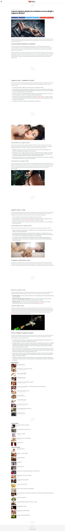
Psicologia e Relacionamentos (15, 9)
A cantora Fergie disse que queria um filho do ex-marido (27, 501)
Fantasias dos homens (21, 412)
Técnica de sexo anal (21, 364)
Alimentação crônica (20, 448)
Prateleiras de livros (20, 466)
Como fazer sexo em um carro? (22, 404)
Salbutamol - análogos (21, 433)
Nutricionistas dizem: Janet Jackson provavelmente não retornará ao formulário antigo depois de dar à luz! (35, 493)
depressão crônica (14, 313)
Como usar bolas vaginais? (22, 373)
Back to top (32, 526)
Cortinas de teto (20, 442)
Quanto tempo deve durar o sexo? (23, 390)
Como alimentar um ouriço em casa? (24, 429)
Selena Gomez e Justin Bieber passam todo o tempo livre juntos (28, 470)
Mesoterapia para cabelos (21, 506)
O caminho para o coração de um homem (24, 368)
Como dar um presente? (21, 497)
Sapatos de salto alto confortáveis (23, 424)
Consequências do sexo (21, 377)
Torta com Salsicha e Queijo (22, 484)
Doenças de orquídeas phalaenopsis (23, 515)
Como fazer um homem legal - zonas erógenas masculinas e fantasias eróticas (31, 386)
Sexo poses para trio (20, 395)
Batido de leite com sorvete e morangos (24, 475)
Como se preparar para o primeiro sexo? (24, 408)
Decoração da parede (21, 457)
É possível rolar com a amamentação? (24, 438)
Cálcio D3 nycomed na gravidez (22, 479)
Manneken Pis (19, 462)
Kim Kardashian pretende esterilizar (23, 510)
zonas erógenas (30, 220)
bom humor (41, 303)
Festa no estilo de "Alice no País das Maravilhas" (25, 488)
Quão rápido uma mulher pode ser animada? (25, 382)
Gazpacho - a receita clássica (22, 453)
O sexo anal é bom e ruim (21, 399)
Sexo (21, 9)
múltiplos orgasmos (40, 96)
